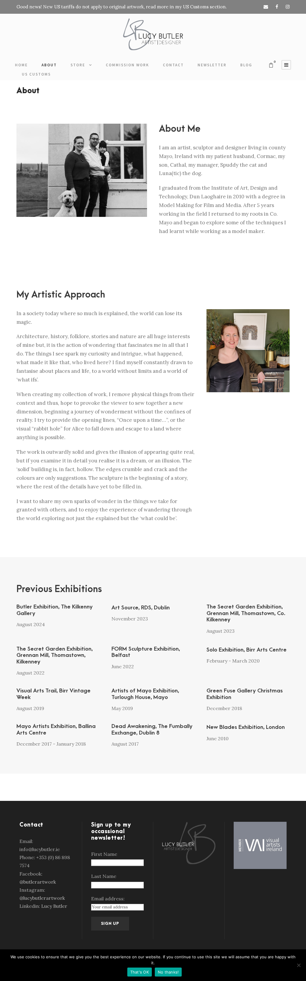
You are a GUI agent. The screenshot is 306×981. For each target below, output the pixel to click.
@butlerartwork (37, 882)
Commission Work (127, 65)
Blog (246, 65)
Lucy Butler (54, 906)
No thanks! (168, 972)
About (49, 65)
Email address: (108, 899)
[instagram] (288, 7)
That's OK (139, 972)
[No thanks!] (299, 965)
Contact (173, 65)
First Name (104, 854)
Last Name (103, 876)
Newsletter (212, 65)
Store (78, 65)
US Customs (36, 74)
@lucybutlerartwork (42, 898)
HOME (21, 65)
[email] (266, 7)
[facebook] (277, 7)
